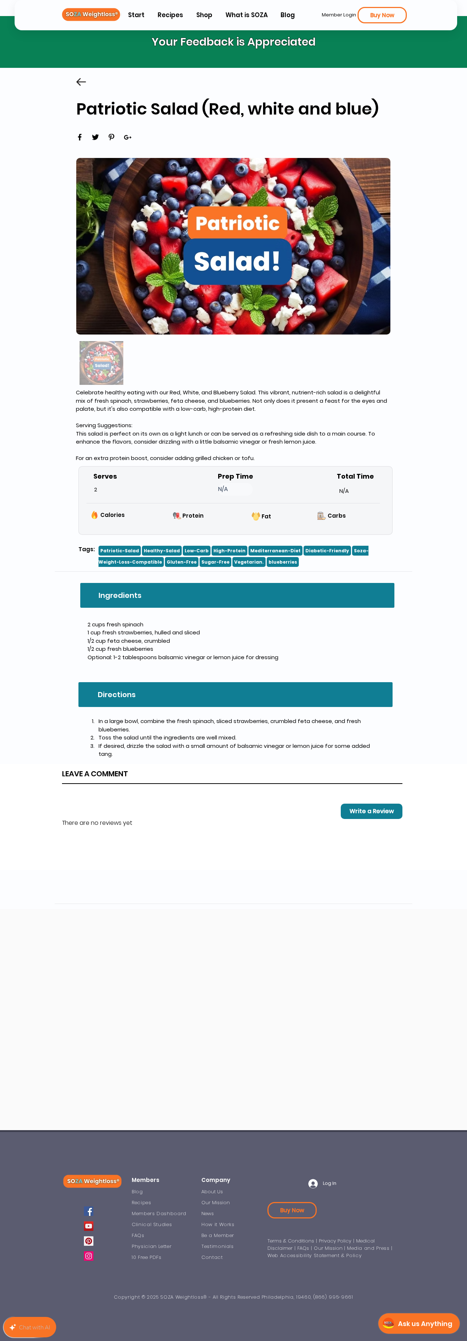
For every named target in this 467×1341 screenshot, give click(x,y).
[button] (246, 15)
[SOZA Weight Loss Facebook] (88, 1211)
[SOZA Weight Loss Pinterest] (88, 1241)
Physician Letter (151, 1246)
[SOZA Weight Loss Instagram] (88, 1256)
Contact (212, 1257)
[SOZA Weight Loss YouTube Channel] (88, 1226)
